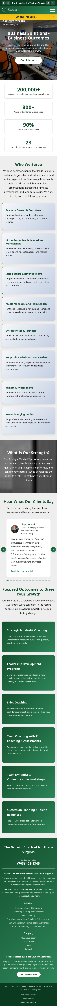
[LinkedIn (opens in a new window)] (8, 3)
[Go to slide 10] (37, 580)
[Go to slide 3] (14, 580)
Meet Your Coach (28, 938)
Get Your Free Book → (26, 16)
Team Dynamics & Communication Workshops (28, 923)
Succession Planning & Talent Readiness (28, 926)
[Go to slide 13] (46, 580)
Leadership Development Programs (28, 911)
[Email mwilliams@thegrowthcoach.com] (48, 3)
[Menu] (52, 10)
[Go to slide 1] (7, 580)
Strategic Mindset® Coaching (28, 908)
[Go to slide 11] (40, 580)
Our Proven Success (28, 64)
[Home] (10, 10)
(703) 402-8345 (28, 863)
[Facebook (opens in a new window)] (4, 3)
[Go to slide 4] (17, 580)
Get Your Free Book (28, 974)
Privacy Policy (28, 998)
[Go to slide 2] (11, 580)
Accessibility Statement (28, 1002)
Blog (29, 945)
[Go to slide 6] (24, 580)
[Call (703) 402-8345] (53, 3)
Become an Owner (28, 994)
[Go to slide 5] (20, 580)
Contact (28, 949)
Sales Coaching (28, 915)
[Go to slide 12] (43, 580)
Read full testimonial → (23, 571)
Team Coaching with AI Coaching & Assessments (28, 919)
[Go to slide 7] (27, 580)
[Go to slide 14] (49, 580)
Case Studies (28, 941)
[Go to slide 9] (33, 580)
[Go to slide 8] (30, 580)
